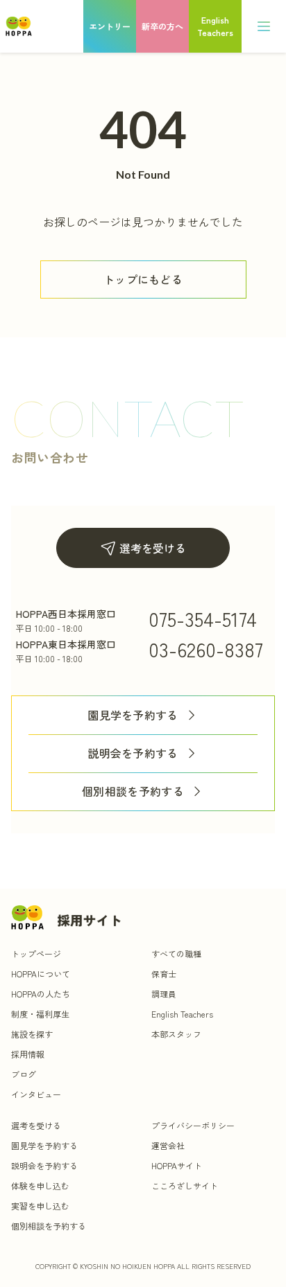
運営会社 (168, 1145)
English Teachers (182, 1014)
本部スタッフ (176, 1034)
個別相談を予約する (133, 791)
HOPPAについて (40, 973)
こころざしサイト (184, 1185)
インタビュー (36, 1094)
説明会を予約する (132, 753)
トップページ (36, 953)
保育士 (163, 973)
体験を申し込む (40, 1185)
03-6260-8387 (206, 649)
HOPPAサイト (176, 1165)
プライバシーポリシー (193, 1125)
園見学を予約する (132, 715)
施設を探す (32, 1034)
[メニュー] (264, 26)
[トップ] (19, 26)
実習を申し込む (40, 1205)
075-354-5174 (203, 618)
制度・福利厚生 (40, 1014)
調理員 (163, 994)
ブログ (23, 1074)
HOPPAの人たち (40, 994)
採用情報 (27, 1054)
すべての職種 (176, 953)
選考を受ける (152, 548)
